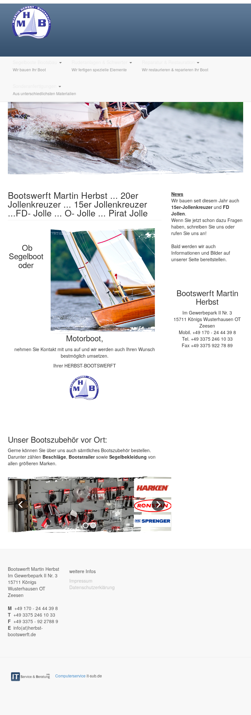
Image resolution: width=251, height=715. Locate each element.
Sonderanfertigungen (44, 89)
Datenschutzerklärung (92, 587)
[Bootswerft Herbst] (32, 22)
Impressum (80, 580)
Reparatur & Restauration (175, 65)
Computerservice (70, 675)
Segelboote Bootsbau (36, 65)
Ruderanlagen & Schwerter (100, 65)
